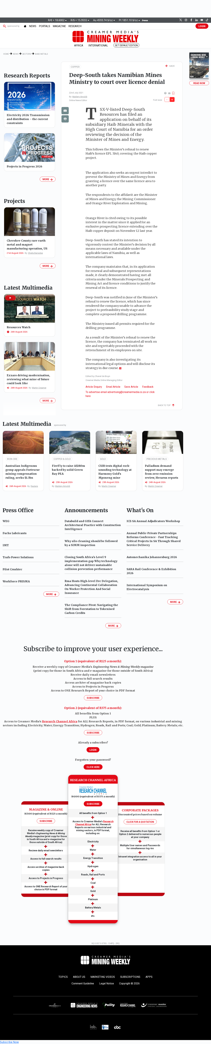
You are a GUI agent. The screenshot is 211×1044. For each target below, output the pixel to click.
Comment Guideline (83, 983)
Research (74, 26)
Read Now (199, 83)
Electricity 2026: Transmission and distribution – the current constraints (28, 119)
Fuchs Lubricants (15, 533)
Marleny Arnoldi (79, 96)
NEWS (32, 26)
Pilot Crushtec (12, 569)
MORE (46, 179)
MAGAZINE (59, 26)
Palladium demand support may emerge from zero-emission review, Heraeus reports (161, 471)
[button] (10, 298)
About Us (79, 976)
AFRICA (78, 45)
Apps (149, 976)
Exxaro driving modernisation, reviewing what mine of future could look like (28, 379)
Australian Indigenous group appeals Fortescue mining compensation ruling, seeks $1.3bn (22, 471)
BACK (171, 66)
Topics (63, 976)
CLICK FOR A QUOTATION (140, 822)
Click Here (93, 767)
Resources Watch (18, 327)
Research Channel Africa (59, 721)
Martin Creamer (39, 388)
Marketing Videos (102, 976)
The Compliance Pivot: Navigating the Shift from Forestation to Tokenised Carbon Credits (91, 609)
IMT (6, 545)
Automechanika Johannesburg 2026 (152, 557)
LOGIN (201, 26)
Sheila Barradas (35, 253)
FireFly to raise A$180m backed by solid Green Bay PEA (68, 469)
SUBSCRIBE (46, 821)
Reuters (34, 486)
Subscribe (93, 698)
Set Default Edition (126, 45)
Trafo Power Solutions (18, 557)
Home (6, 54)
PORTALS (44, 26)
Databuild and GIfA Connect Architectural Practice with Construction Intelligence (93, 525)
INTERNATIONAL (98, 45)
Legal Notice (106, 983)
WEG (6, 521)
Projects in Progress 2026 (24, 166)
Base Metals (41, 54)
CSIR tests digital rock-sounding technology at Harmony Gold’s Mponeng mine (115, 471)
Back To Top (165, 405)
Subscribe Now (9, 1042)
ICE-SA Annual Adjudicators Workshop (153, 521)
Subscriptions (130, 976)
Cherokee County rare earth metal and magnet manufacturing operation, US (27, 244)
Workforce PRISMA (16, 581)
